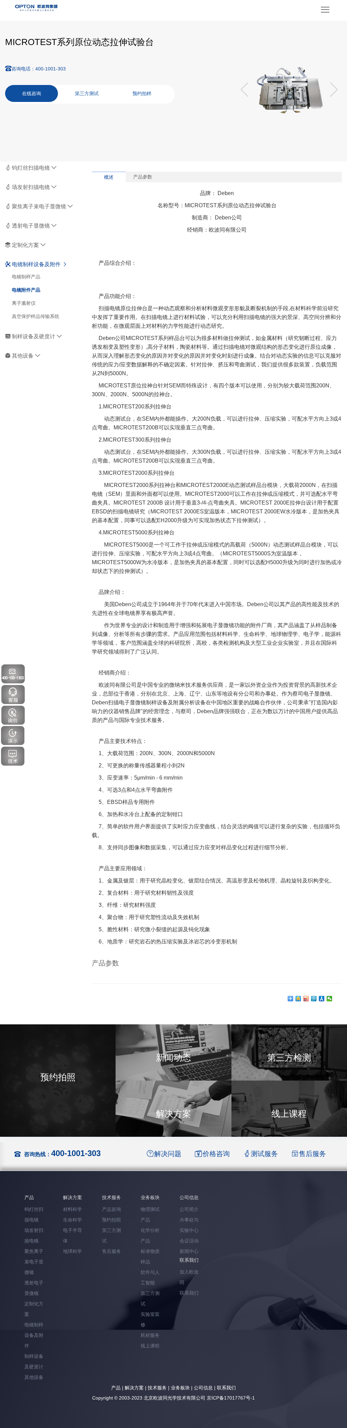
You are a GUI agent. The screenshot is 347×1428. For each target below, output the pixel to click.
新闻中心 (189, 1251)
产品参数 (142, 176)
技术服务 (157, 1387)
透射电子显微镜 (31, 226)
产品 (116, 1387)
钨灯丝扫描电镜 (31, 168)
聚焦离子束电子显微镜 (39, 206)
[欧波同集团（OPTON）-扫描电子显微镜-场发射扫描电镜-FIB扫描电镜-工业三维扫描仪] (36, 7)
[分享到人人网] (322, 998)
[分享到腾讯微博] (314, 998)
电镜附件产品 (26, 290)
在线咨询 (31, 93)
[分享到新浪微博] (306, 998)
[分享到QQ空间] (298, 998)
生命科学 (72, 1219)
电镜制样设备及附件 (36, 264)
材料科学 (72, 1209)
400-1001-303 (76, 1153)
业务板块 (180, 1387)
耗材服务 (150, 1335)
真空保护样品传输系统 (35, 316)
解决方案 (134, 1387)
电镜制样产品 (26, 276)
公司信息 (203, 1387)
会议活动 (189, 1240)
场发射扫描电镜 (31, 187)
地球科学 (72, 1251)
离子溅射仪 (24, 303)
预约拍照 (111, 1219)
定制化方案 (25, 245)
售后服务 (111, 1251)
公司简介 (189, 1209)
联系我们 (189, 1293)
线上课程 (150, 1345)
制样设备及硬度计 (33, 336)
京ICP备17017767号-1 (231, 1398)
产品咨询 (111, 1209)
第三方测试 (87, 93)
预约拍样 (141, 93)
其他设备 (22, 356)
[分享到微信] (329, 998)
